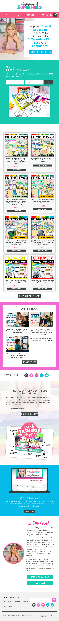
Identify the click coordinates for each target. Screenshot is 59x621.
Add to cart (16, 170)
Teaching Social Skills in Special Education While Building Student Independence (17, 330)
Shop (24, 601)
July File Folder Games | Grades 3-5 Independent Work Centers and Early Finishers (42, 242)
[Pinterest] (31, 375)
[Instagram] (42, 375)
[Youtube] (36, 375)
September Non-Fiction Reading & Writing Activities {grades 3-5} (42, 281)
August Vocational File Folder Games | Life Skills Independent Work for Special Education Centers (16, 160)
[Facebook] (26, 375)
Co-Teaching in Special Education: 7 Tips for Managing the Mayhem (41, 339)
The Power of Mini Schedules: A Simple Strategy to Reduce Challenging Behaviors (17, 355)
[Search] (54, 600)
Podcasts (7, 601)
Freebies (18, 601)
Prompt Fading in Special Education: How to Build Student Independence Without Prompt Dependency (42, 331)
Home (5, 598)
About (11, 598)
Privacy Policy (8, 606)
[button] (43, 15)
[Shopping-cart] (47, 375)
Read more (43, 165)
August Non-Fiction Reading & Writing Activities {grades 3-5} (16, 281)
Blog (19, 598)
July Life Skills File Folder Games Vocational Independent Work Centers (43, 201)
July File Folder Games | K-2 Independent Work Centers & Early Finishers (16, 242)
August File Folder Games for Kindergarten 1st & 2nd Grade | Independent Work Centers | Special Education (16, 202)
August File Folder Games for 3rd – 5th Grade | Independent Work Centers (42, 159)
